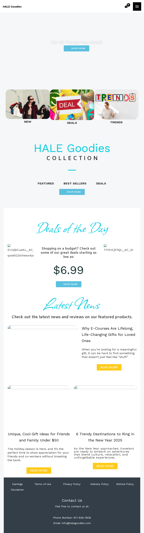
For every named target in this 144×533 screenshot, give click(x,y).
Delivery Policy (99, 484)
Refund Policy (125, 484)
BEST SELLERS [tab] (75, 183)
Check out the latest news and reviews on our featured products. (72, 317)
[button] (9, 107)
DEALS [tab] (101, 183)
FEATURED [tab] (46, 183)
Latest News (72, 303)
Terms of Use (42, 484)
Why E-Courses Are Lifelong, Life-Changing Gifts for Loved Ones (108, 334)
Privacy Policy (71, 484)
